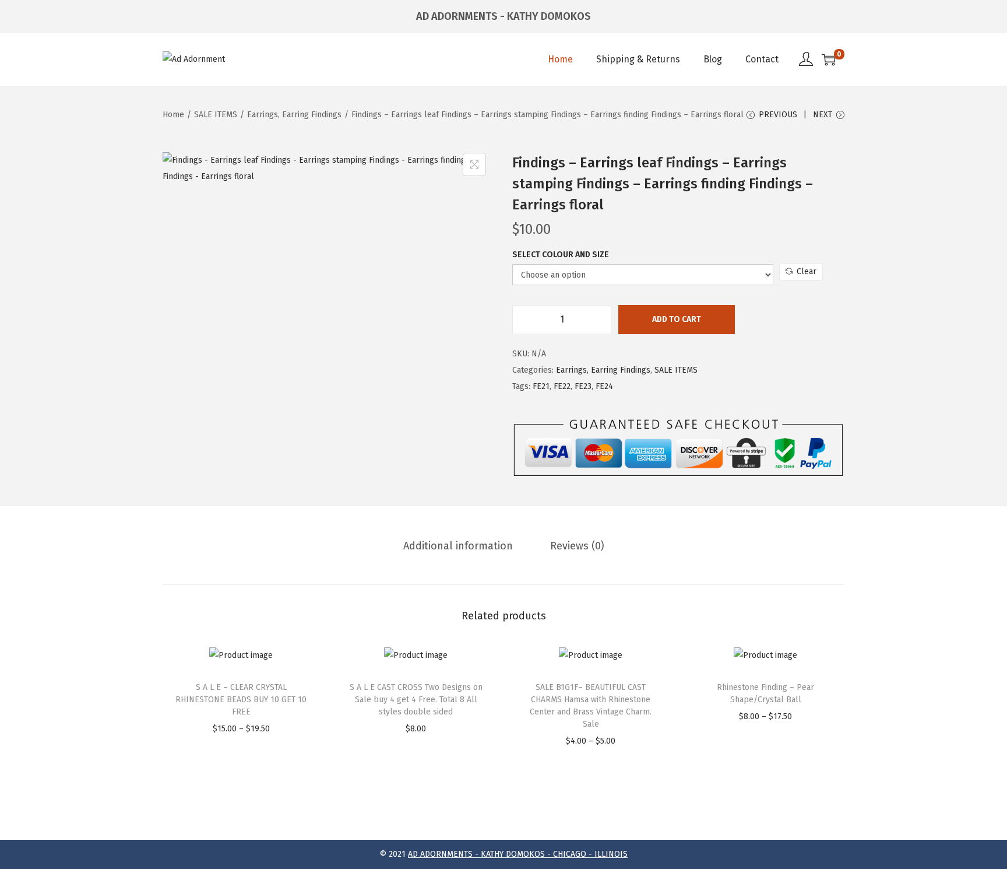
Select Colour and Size (560, 255)
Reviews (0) (577, 545)
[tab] (458, 546)
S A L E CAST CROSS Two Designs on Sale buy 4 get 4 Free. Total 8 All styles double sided (416, 699)
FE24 (604, 386)
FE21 (541, 386)
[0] (829, 59)
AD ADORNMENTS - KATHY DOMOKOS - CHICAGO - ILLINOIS (518, 854)
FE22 (562, 386)
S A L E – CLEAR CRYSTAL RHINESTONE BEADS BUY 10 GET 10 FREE (241, 699)
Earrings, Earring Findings (294, 115)
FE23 (583, 386)
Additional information (458, 545)
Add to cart (676, 319)
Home (173, 115)
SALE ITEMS (215, 115)
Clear (806, 271)
